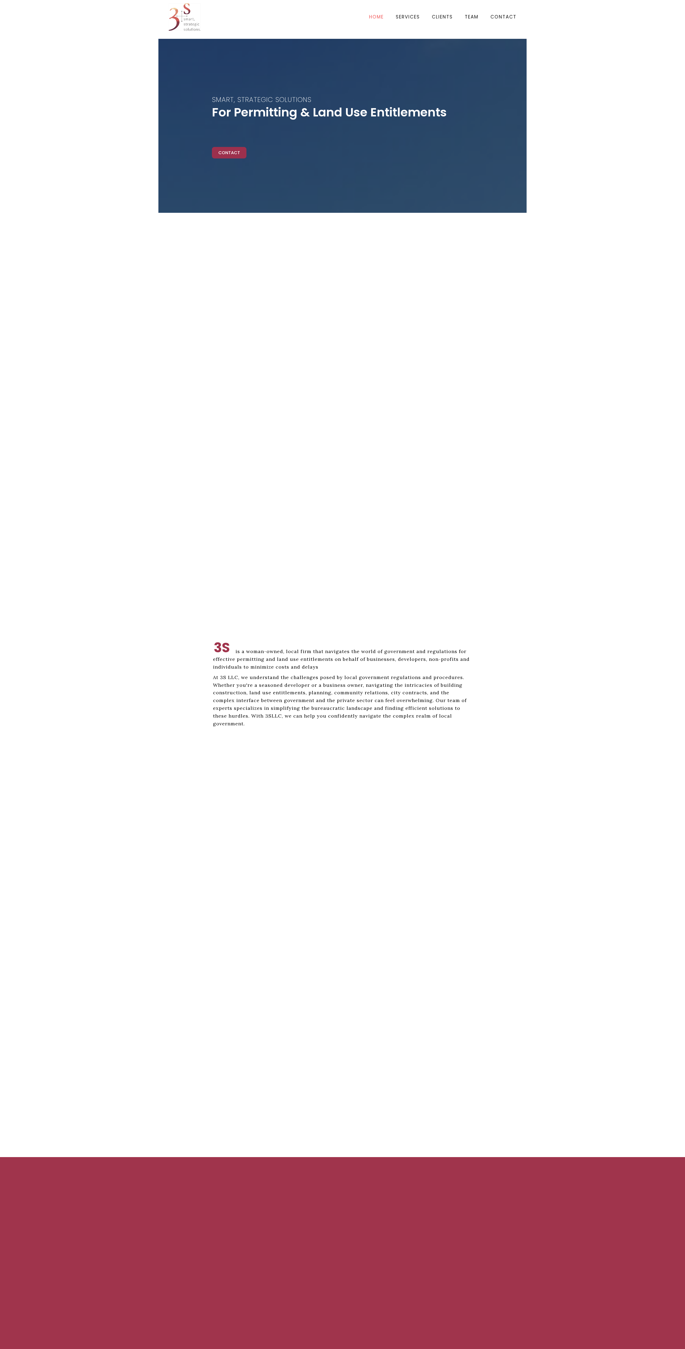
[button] (229, 152)
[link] (371, 17)
